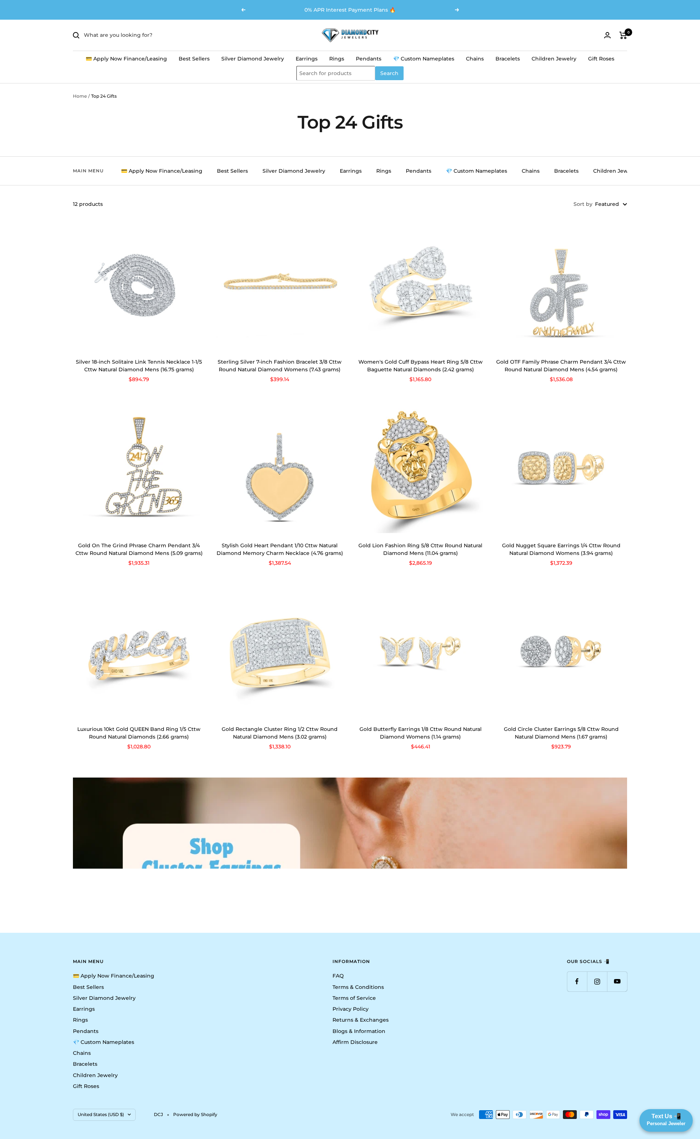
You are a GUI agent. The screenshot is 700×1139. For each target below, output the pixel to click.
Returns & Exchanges (360, 1020)
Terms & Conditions (358, 987)
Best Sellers (194, 58)
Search (389, 73)
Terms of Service (354, 998)
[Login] (607, 35)
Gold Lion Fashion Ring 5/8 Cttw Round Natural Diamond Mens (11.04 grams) (420, 549)
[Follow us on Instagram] (597, 981)
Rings (336, 58)
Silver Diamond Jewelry (252, 58)
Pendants (368, 58)
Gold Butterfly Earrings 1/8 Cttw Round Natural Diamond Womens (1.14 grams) (420, 733)
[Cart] (623, 35)
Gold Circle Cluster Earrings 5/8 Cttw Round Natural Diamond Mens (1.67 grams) (561, 733)
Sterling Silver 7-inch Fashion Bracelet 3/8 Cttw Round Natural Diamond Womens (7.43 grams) (280, 366)
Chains (475, 58)
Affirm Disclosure (355, 1042)
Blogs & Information (358, 1031)
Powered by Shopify (195, 1114)
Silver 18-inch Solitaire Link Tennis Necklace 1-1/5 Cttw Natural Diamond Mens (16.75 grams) (139, 366)
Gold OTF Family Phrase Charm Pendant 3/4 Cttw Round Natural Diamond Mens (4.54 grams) (561, 366)
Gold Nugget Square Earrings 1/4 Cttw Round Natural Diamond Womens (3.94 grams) (561, 549)
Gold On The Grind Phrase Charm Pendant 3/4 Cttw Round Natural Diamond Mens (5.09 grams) (139, 549)
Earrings (307, 58)
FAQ (338, 975)
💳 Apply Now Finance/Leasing (126, 58)
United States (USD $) (101, 1114)
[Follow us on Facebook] (577, 981)
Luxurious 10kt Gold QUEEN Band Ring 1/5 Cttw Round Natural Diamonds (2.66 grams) (139, 733)
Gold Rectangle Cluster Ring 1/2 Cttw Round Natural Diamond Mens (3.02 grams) (280, 733)
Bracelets (507, 58)
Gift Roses (601, 58)
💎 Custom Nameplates (423, 58)
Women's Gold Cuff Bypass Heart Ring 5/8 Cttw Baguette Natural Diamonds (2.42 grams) (420, 366)
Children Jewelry (554, 58)
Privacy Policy (350, 1009)
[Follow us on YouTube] (617, 981)
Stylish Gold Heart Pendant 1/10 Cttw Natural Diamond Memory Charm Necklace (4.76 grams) (280, 549)
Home (80, 96)
